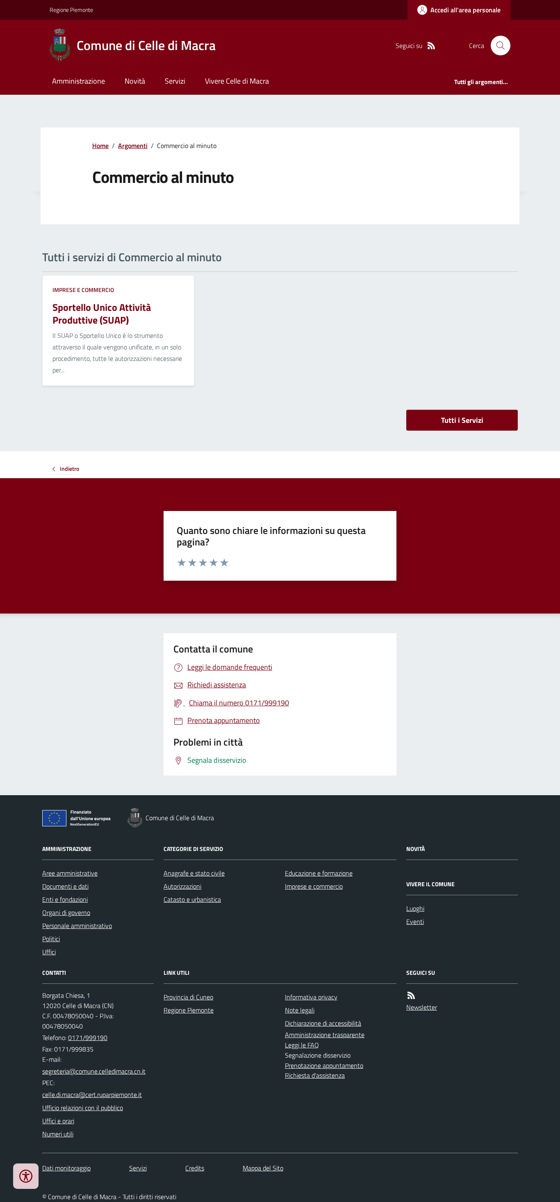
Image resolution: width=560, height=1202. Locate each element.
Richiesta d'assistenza (315, 1075)
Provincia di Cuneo (188, 997)
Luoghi (415, 908)
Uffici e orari (58, 1121)
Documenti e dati (65, 886)
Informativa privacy (311, 997)
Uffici (49, 952)
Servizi (175, 81)
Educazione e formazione (319, 873)
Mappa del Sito (263, 1168)
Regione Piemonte (71, 9)
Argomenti (133, 146)
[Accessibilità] (25, 1176)
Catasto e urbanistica (192, 899)
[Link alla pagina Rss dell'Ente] (411, 995)
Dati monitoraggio (66, 1168)
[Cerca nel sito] (497, 45)
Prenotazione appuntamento (324, 1065)
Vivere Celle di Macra (237, 81)
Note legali (299, 1010)
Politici (51, 939)
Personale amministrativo (77, 926)
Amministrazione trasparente (324, 1035)
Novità (135, 81)
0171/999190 (87, 1037)
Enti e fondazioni (65, 899)
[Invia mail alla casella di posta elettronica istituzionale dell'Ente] (94, 1071)
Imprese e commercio (83, 289)
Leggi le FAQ (302, 1045)
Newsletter (421, 1007)
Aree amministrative (70, 873)
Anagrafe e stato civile (194, 873)
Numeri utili (57, 1134)
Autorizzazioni (182, 886)
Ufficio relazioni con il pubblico (82, 1108)
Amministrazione (78, 81)
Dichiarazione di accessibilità (323, 1023)
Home (100, 146)
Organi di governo (66, 912)
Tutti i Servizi (462, 420)
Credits (194, 1168)
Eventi (415, 921)
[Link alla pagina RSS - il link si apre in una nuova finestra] (431, 46)
